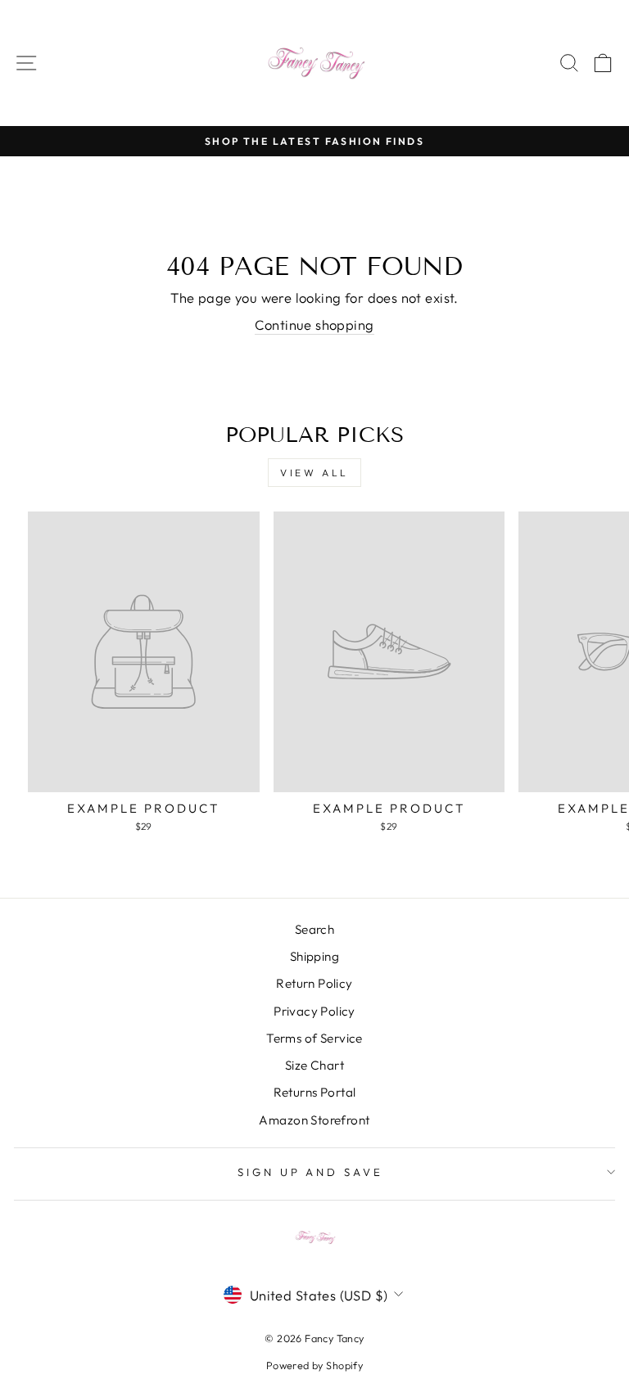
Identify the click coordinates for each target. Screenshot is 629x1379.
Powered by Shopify (314, 1365)
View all (314, 472)
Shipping (314, 956)
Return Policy (314, 983)
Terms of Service (314, 1038)
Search (314, 929)
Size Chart (314, 1065)
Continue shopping (314, 324)
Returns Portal (315, 1092)
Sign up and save (311, 1171)
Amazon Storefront (314, 1120)
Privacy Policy (314, 1011)
